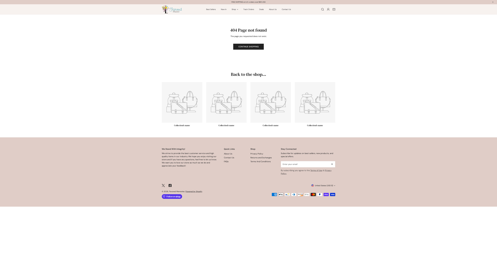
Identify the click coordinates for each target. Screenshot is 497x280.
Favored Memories (177, 191)
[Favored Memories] (172, 9)
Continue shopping (248, 46)
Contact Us (229, 157)
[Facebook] (170, 185)
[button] (334, 9)
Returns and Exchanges (261, 157)
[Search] (322, 9)
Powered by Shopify (193, 191)
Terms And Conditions (260, 161)
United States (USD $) (324, 185)
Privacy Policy (256, 153)
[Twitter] (163, 185)
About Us (228, 153)
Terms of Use (316, 170)
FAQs (226, 161)
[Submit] (332, 164)
